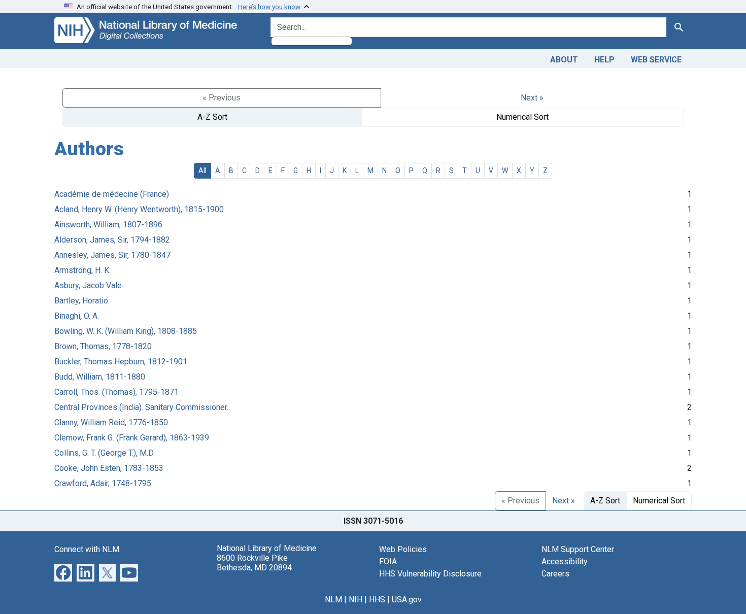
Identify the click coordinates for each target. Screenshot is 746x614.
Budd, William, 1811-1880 (99, 377)
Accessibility (564, 561)
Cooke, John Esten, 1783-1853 (108, 468)
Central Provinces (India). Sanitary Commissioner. (141, 407)
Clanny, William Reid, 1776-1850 (111, 422)
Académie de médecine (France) (111, 194)
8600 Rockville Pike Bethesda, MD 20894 (254, 562)
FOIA (388, 561)
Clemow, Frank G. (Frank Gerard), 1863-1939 (131, 437)
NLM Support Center (577, 549)
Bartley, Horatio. (82, 300)
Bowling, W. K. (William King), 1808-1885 (125, 331)
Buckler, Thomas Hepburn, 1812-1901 (120, 361)
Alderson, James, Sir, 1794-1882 (112, 240)
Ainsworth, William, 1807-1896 (108, 224)
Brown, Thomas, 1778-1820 (103, 346)
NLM (333, 599)
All (202, 170)
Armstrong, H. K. (82, 270)
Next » (532, 98)
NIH (355, 599)
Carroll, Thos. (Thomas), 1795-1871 (116, 392)
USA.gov (407, 599)
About (564, 59)
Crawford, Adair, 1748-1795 (102, 483)
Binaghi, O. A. (76, 316)
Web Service (656, 59)
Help (604, 59)
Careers (555, 573)
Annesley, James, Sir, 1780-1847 (112, 255)
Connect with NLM (86, 549)
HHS (377, 599)
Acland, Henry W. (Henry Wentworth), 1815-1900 (139, 209)
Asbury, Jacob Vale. (88, 285)
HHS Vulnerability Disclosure (430, 573)
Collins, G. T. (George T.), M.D (104, 453)
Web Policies (403, 549)
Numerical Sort (522, 117)
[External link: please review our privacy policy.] (63, 571)
